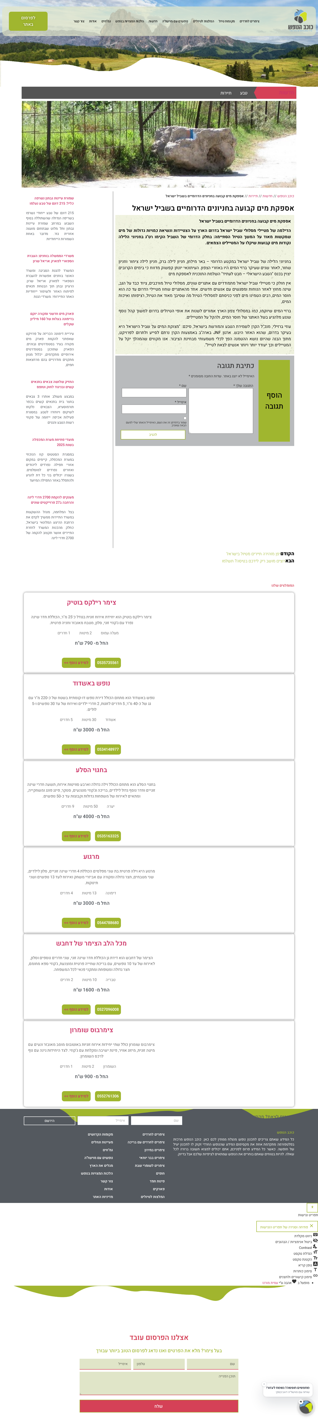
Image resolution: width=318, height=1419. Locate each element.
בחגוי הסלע (91, 770)
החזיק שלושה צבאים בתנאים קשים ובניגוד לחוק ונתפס (52, 384)
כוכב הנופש (285, 196)
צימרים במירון (155, 1150)
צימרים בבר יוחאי (152, 1157)
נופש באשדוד (91, 683)
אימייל (180, 402)
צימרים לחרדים (249, 21)
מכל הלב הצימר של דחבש (91, 943)
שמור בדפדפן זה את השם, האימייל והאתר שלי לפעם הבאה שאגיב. (156, 424)
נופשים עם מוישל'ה (175, 21)
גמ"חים (106, 21)
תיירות (225, 93)
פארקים (159, 1189)
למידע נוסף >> (76, 663)
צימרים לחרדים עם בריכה (146, 1142)
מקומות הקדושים (100, 1134)
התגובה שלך (243, 385)
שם (182, 385)
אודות (93, 21)
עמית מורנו (270, 1283)
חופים (160, 1173)
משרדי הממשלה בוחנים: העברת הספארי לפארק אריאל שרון (50, 258)
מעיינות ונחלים (102, 1142)
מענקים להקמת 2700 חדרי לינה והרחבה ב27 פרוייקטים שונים (50, 500)
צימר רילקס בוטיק (91, 602)
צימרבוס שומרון (91, 1030)
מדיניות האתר (103, 1196)
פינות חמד (157, 1181)
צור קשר (79, 21)
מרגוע (91, 857)
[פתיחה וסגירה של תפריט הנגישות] (312, 1207)
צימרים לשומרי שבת (150, 1165)
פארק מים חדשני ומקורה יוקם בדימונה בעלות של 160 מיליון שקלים (52, 319)
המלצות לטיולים (203, 21)
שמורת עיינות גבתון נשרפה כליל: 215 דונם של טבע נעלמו (52, 201)
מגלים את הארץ (101, 1165)
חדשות (153, 21)
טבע (243, 93)
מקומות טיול (227, 21)
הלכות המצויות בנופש (129, 21)
